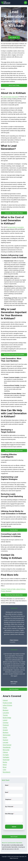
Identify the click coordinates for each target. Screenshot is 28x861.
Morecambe (6, 750)
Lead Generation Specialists (10, 96)
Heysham (5, 740)
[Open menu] (25, 2)
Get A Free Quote (14, 689)
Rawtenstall (6, 759)
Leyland (5, 720)
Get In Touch (14, 836)
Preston (3, 591)
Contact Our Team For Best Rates (14, 212)
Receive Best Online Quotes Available (14, 354)
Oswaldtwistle (6, 747)
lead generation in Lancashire (15, 227)
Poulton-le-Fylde (11, 589)
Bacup (4, 767)
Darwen (5, 737)
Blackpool (8, 591)
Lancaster (5, 742)
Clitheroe (5, 752)
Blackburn (5, 732)
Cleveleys (5, 722)
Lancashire (6, 712)
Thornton (5, 715)
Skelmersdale (6, 735)
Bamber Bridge (7, 717)
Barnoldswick (6, 772)
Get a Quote (13, 37)
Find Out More (14, 530)
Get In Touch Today (14, 85)
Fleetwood (6, 725)
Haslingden (6, 757)
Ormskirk (5, 730)
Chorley (5, 727)
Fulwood (3, 589)
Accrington (6, 754)
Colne (4, 769)
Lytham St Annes (20, 589)
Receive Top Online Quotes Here (14, 450)
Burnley (5, 762)
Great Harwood (7, 745)
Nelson (5, 764)
